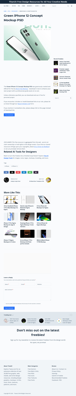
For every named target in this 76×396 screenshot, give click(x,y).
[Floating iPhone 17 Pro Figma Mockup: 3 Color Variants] (27, 217)
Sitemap (54, 373)
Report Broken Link (24, 104)
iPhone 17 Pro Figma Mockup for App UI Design (10, 224)
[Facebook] (6, 172)
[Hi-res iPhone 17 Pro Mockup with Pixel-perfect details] (27, 234)
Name (7, 284)
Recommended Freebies (59, 378)
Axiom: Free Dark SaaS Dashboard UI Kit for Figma (64, 63)
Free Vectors (32, 369)
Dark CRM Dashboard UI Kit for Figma (49, 320)
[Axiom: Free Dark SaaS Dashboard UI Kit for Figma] (56, 63)
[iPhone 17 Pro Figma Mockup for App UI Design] (11, 217)
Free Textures (32, 378)
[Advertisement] (27, 72)
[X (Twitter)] (12, 172)
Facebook (55, 380)
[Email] (35, 172)
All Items (6, 6)
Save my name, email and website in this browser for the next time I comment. (23, 303)
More (43, 6)
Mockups (29, 6)
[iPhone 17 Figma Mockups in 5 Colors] (11, 234)
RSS (60, 380)
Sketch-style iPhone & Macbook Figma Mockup (26, 207)
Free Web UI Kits (33, 371)
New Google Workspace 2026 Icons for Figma (67, 320)
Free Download (9, 115)
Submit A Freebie (57, 376)
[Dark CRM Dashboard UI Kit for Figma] (41, 320)
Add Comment (9, 289)
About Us (55, 369)
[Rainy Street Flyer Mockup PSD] (56, 91)
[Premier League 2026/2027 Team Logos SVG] (56, 70)
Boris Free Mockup (22, 89)
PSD (19, 6)
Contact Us (62, 369)
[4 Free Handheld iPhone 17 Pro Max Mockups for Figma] (11, 200)
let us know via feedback (41, 147)
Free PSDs (31, 373)
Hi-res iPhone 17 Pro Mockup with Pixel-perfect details (26, 242)
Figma (23, 6)
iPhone (7, 166)
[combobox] (61, 98)
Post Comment (9, 308)
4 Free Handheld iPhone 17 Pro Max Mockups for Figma (11, 207)
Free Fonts (31, 380)
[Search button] (68, 6)
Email (23, 284)
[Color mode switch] (71, 6)
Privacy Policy (56, 371)
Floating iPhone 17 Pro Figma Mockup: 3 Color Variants (27, 224)
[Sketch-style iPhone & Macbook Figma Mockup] (27, 200)
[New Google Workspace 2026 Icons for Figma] (59, 320)
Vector (14, 6)
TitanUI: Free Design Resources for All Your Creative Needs (38, 2)
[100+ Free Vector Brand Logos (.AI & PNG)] (6, 320)
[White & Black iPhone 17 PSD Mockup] (44, 234)
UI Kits (37, 6)
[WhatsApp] (30, 172)
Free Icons (31, 376)
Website (39, 284)
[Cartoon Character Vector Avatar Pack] (56, 78)
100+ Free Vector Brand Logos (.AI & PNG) (14, 320)
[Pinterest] (18, 172)
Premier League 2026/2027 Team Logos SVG (64, 70)
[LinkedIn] (24, 172)
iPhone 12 (14, 166)
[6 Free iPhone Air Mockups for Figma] (44, 200)
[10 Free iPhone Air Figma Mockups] (44, 217)
